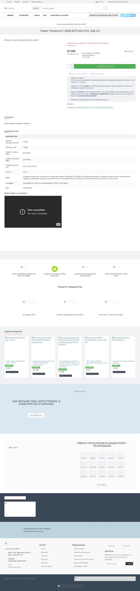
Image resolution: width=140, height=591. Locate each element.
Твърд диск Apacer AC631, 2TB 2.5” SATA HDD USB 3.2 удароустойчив (43, 363)
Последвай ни (36, 415)
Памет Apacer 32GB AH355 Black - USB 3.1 (15, 362)
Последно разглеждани (15, 497)
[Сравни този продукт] (26, 372)
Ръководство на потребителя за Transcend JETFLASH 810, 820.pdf (90, 107)
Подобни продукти (13, 332)
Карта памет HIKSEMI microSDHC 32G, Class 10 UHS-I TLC (97, 363)
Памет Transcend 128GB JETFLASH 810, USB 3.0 (71, 24)
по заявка (86, 51)
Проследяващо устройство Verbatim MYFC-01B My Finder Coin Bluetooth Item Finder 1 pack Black (69, 364)
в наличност (9, 365)
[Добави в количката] (13, 508)
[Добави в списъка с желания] (23, 372)
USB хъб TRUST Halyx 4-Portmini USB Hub (124, 362)
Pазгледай (101, 485)
